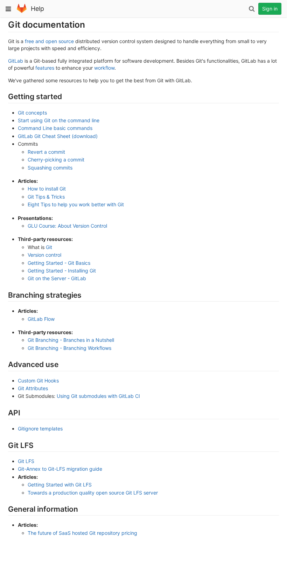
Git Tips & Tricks (46, 197)
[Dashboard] (22, 11)
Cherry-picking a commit (56, 160)
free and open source (49, 41)
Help (37, 8)
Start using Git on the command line (58, 120)
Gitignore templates (40, 428)
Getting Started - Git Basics (59, 263)
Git (49, 247)
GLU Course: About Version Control (67, 226)
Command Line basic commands (55, 128)
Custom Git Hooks (38, 381)
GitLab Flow (41, 319)
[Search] (251, 9)
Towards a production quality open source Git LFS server (93, 493)
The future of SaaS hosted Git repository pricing (82, 533)
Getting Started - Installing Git (62, 271)
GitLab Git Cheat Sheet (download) (58, 136)
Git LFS (26, 461)
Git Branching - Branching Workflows (69, 348)
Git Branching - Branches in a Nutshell (71, 340)
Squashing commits (50, 168)
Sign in (270, 9)
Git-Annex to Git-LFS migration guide (60, 469)
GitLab (15, 61)
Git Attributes (33, 388)
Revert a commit (46, 152)
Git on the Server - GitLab (57, 278)
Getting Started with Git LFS (60, 485)
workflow (104, 68)
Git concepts (32, 113)
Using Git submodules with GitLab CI (98, 396)
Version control (44, 255)
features (44, 68)
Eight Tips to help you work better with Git (76, 204)
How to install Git (47, 189)
